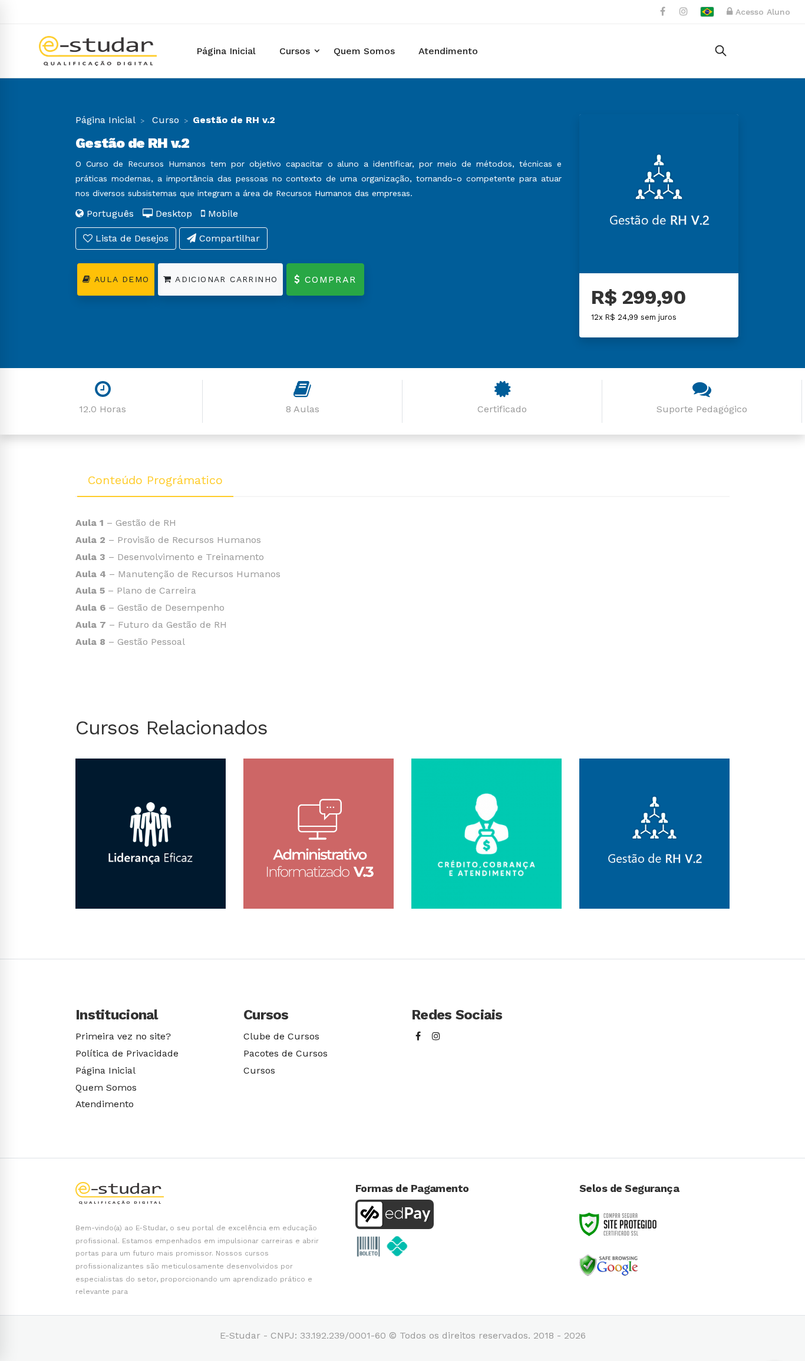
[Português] (707, 12)
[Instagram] (436, 1036)
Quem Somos (106, 1087)
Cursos (259, 1070)
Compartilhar (228, 238)
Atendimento (104, 1104)
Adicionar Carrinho (225, 279)
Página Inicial (105, 119)
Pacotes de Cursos (285, 1053)
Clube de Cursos (281, 1036)
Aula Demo (120, 279)
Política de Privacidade (127, 1053)
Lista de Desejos (131, 238)
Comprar (329, 279)
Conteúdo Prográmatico (155, 480)
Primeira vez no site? (123, 1036)
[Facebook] (418, 1036)
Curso (164, 119)
